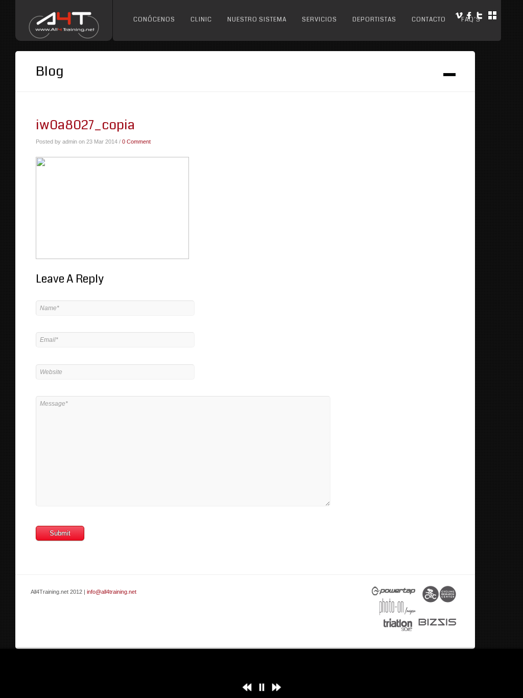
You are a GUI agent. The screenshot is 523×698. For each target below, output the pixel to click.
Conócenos (154, 19)
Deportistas (374, 19)
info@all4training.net (111, 592)
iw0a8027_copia (85, 124)
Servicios (319, 19)
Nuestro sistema (257, 19)
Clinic (201, 19)
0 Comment (136, 141)
